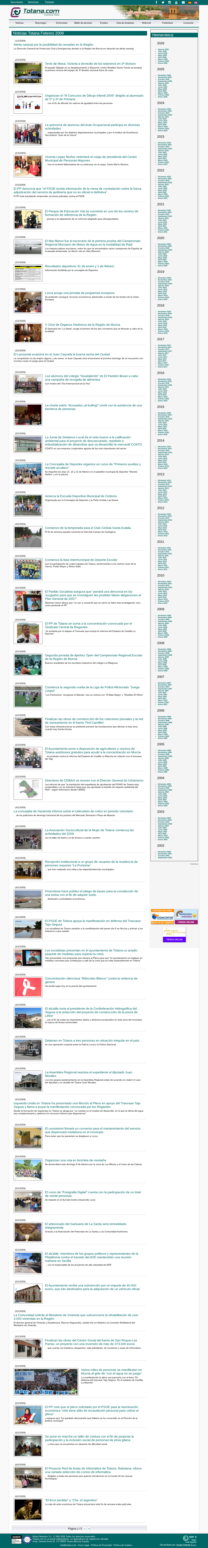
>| (89, 1528)
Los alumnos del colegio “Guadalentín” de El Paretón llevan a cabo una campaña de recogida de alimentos (91, 377)
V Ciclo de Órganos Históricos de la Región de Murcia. (83, 324)
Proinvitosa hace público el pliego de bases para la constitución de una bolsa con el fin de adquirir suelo (91, 893)
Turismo (49, 2)
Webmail (146, 23)
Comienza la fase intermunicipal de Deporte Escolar (81, 560)
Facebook (156, 2)
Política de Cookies (123, 1545)
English (196, 2)
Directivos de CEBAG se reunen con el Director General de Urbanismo (94, 780)
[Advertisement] (174, 885)
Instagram (169, 2)
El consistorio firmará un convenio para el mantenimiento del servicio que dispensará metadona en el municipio (93, 1130)
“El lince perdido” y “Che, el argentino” (71, 1500)
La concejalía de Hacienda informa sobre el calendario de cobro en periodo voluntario (73, 811)
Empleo (104, 23)
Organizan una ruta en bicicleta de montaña (75, 1160)
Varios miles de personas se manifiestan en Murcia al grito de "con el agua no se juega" (111, 1371)
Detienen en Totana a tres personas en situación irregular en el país (92, 1040)
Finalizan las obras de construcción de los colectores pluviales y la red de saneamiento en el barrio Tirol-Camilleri (94, 720)
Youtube (176, 2)
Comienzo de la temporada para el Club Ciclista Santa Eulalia (88, 528)
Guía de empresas (125, 23)
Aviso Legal (83, 1545)
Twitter (163, 2)
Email (183, 2)
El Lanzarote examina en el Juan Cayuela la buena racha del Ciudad (62, 354)
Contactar (188, 23)
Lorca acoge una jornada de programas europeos (80, 293)
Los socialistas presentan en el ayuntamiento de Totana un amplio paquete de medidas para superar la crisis (91, 952)
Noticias (19, 23)
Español (190, 2)
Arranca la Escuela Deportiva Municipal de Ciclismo (81, 496)
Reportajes (40, 23)
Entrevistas (61, 23)
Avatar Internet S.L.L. (186, 1545)
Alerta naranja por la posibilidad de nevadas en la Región (53, 44)
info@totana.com (68, 1545)
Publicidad (167, 23)
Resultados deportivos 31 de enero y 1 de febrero (79, 266)
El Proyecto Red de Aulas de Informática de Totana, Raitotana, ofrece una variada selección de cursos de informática (93, 1470)
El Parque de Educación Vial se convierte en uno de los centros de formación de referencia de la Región (91, 213)
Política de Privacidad (101, 1545)
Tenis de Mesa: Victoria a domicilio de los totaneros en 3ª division (90, 63)
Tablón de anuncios (83, 23)
